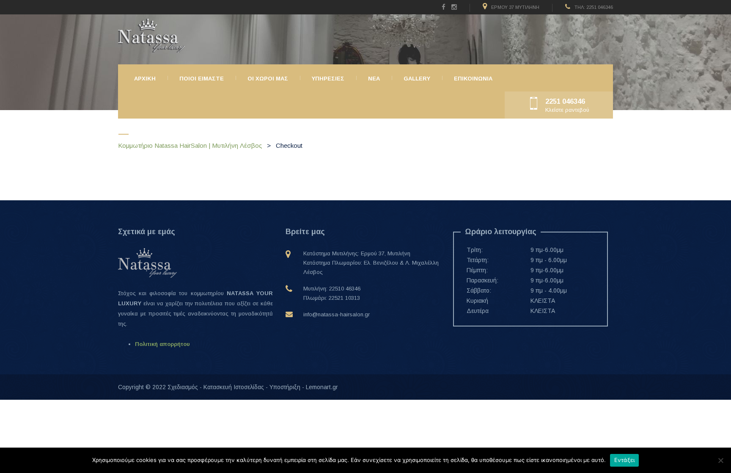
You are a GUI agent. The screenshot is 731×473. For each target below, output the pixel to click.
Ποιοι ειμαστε (201, 78)
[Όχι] (720, 460)
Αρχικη (145, 78)
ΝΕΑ (374, 78)
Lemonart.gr (322, 387)
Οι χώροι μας (267, 78)
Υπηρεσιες (328, 78)
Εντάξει (624, 459)
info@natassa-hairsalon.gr (336, 314)
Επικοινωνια (473, 78)
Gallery (417, 78)
